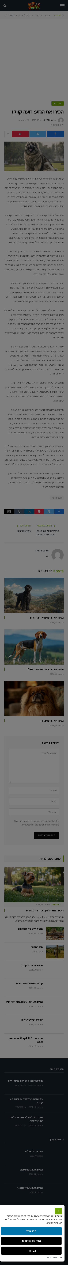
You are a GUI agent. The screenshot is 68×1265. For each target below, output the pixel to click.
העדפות (31, 1250)
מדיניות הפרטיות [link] (54, 1257)
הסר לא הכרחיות (31, 1241)
